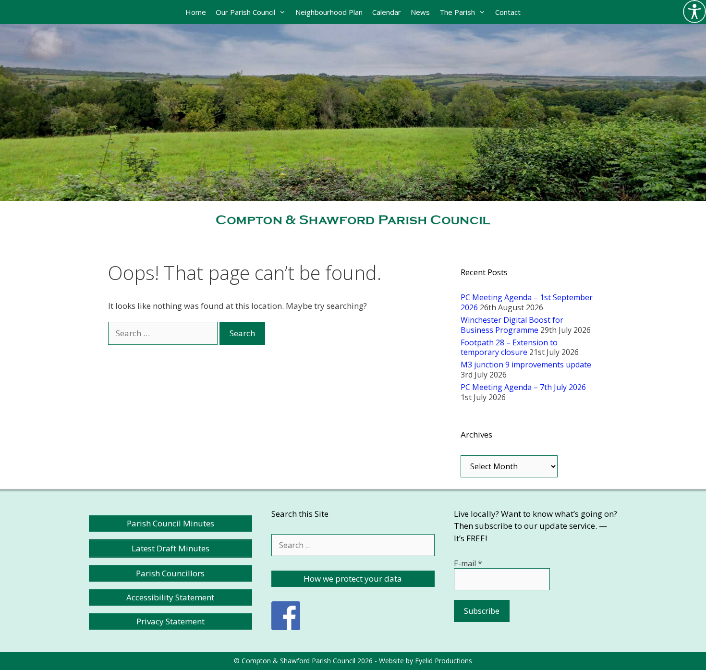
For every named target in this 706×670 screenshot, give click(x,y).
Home (195, 12)
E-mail (468, 563)
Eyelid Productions (443, 660)
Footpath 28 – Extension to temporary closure (509, 347)
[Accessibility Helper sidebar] (694, 11)
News (420, 12)
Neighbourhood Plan (329, 12)
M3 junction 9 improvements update (526, 364)
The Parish (457, 12)
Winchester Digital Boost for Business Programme (512, 325)
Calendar (386, 12)
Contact (508, 12)
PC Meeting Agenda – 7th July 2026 (523, 387)
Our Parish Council (245, 12)
